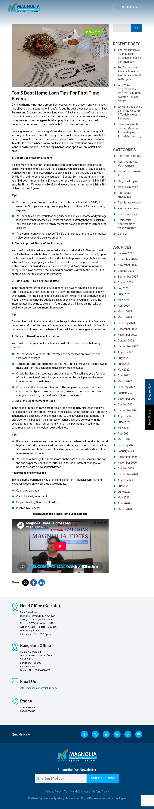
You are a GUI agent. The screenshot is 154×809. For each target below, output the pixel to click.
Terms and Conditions (77, 791)
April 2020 (124, 503)
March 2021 (125, 439)
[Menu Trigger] (146, 7)
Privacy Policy (53, 791)
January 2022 (126, 392)
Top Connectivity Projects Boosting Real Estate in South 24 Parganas (130, 73)
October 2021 (126, 404)
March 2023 (125, 317)
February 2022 (126, 387)
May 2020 (123, 497)
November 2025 (127, 264)
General (122, 233)
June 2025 (124, 294)
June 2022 (124, 363)
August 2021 (125, 416)
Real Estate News (128, 208)
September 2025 (128, 276)
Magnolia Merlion (128, 186)
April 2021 (124, 433)
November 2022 (127, 334)
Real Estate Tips (127, 214)
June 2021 (124, 421)
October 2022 (126, 340)
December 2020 (127, 456)
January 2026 (126, 253)
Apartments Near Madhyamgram (128, 163)
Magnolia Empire (128, 181)
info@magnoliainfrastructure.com (38, 688)
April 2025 (124, 305)
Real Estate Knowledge (124, 194)
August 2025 (125, 282)
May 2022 (123, 369)
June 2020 (124, 491)
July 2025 (123, 288)
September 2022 (128, 346)
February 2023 (126, 323)
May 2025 (123, 299)
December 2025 (127, 259)
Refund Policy (100, 791)
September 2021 (128, 410)
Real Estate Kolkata (129, 202)
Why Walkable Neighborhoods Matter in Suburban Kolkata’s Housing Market (129, 93)
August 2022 (125, 352)
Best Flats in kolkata (129, 155)
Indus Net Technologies (112, 798)
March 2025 (125, 311)
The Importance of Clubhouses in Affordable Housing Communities (129, 55)
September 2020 (128, 474)
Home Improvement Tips (130, 173)
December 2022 (127, 328)
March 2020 (125, 509)
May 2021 (123, 427)
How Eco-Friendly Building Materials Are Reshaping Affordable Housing (129, 130)
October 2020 (126, 468)
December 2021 (127, 398)
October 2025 (126, 270)
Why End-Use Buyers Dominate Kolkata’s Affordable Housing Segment (130, 112)
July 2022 (123, 357)
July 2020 (123, 485)
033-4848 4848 (130, 7)
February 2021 (126, 445)
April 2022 (124, 375)
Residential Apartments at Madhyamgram (127, 223)
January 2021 (126, 451)
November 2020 (127, 462)
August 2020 (125, 480)
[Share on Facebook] (33, 582)
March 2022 (125, 381)
